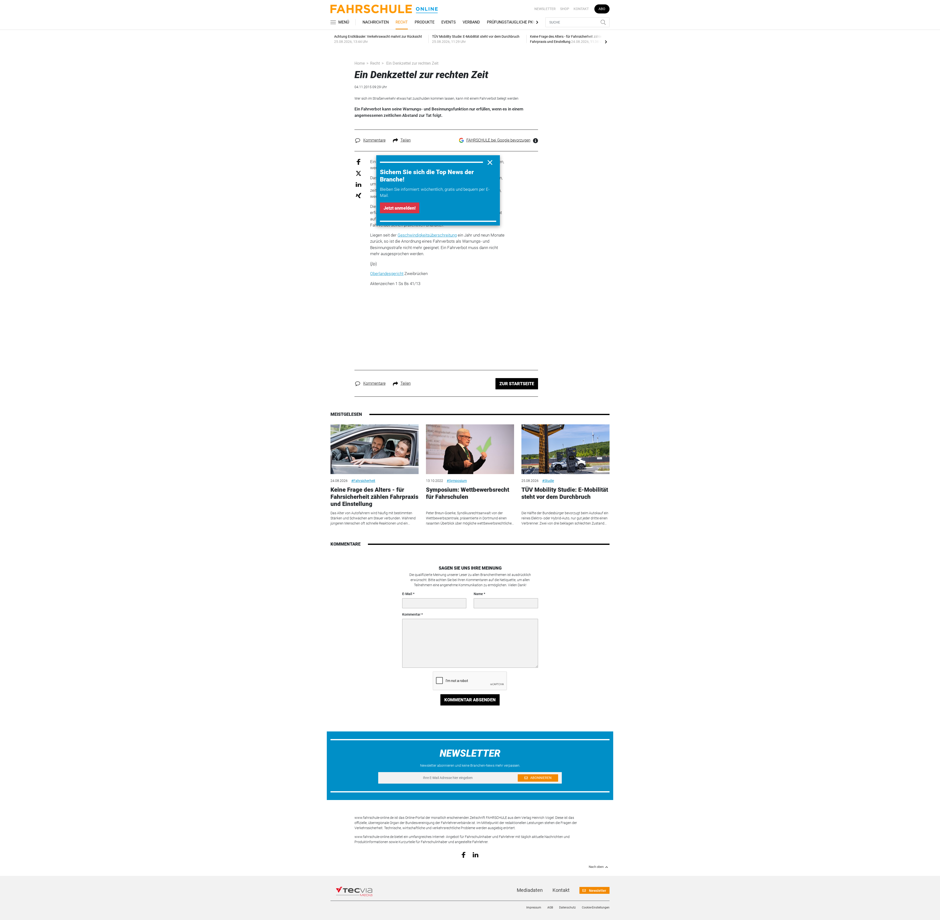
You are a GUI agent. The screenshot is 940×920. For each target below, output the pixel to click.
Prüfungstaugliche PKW (511, 22)
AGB (550, 907)
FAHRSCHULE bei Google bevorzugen (498, 140)
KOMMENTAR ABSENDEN (470, 699)
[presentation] (606, 41)
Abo (602, 9)
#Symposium (457, 481)
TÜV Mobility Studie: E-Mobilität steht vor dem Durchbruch (564, 493)
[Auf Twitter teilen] (358, 173)
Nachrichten (376, 22)
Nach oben (596, 867)
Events (448, 22)
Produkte (425, 22)
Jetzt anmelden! (400, 208)
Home (359, 63)
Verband (471, 22)
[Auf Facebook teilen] (358, 161)
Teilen (405, 140)
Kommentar (411, 614)
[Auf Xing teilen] (358, 195)
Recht (402, 22)
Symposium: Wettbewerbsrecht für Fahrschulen (467, 493)
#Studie (548, 481)
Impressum (533, 907)
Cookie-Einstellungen (596, 907)
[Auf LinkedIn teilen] (358, 184)
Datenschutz (567, 907)
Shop (564, 9)
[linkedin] (475, 854)
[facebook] (463, 855)
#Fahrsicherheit (363, 481)
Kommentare (374, 140)
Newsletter (545, 9)
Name (478, 594)
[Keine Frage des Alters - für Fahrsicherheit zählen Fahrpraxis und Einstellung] (374, 449)
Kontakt (581, 9)
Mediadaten (530, 890)
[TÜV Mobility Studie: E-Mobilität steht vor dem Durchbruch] (565, 449)
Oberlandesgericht (386, 273)
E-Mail (407, 594)
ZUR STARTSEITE (516, 383)
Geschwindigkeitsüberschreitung (427, 235)
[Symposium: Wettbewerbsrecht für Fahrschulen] (470, 449)
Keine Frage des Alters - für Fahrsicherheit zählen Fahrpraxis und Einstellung (374, 496)
